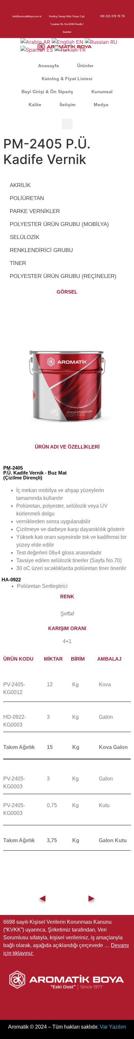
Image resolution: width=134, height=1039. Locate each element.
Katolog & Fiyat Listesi (67, 78)
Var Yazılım (113, 1027)
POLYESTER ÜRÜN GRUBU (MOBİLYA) (59, 224)
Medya (101, 104)
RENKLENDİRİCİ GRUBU (41, 250)
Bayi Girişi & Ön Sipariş (47, 91)
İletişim (67, 104)
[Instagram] (67, 1006)
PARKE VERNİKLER (35, 211)
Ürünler (85, 65)
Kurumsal (102, 91)
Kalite (35, 104)
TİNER (18, 263)
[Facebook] (47, 1006)
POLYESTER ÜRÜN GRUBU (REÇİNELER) (63, 276)
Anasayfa (48, 65)
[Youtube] (86, 1006)
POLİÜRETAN (27, 198)
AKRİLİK (20, 185)
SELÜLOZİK (24, 237)
